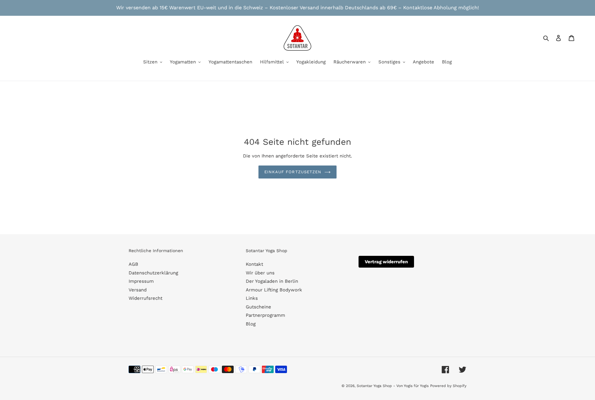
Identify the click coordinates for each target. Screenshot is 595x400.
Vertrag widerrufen (386, 262)
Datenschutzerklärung (153, 273)
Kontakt (254, 264)
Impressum (141, 281)
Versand (138, 290)
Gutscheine (258, 307)
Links (252, 298)
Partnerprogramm (265, 315)
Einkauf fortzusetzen (292, 172)
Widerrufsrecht (145, 298)
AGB (133, 264)
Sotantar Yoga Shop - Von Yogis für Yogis (393, 386)
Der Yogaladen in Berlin (272, 281)
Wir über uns (260, 273)
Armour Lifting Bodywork (274, 290)
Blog (251, 324)
